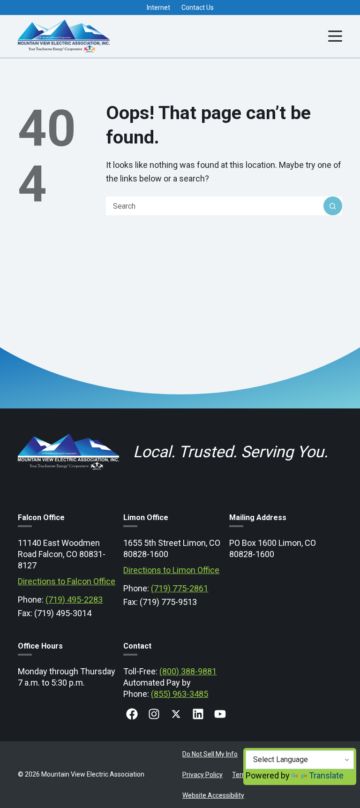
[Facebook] (132, 714)
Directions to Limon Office (171, 570)
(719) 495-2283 (74, 599)
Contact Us (197, 7)
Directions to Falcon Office (66, 581)
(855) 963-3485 (179, 694)
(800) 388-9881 (188, 671)
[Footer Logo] (68, 432)
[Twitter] (176, 714)
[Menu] (335, 36)
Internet (158, 7)
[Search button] (332, 205)
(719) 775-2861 (179, 588)
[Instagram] (154, 714)
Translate (326, 775)
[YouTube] (220, 714)
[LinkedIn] (198, 714)
